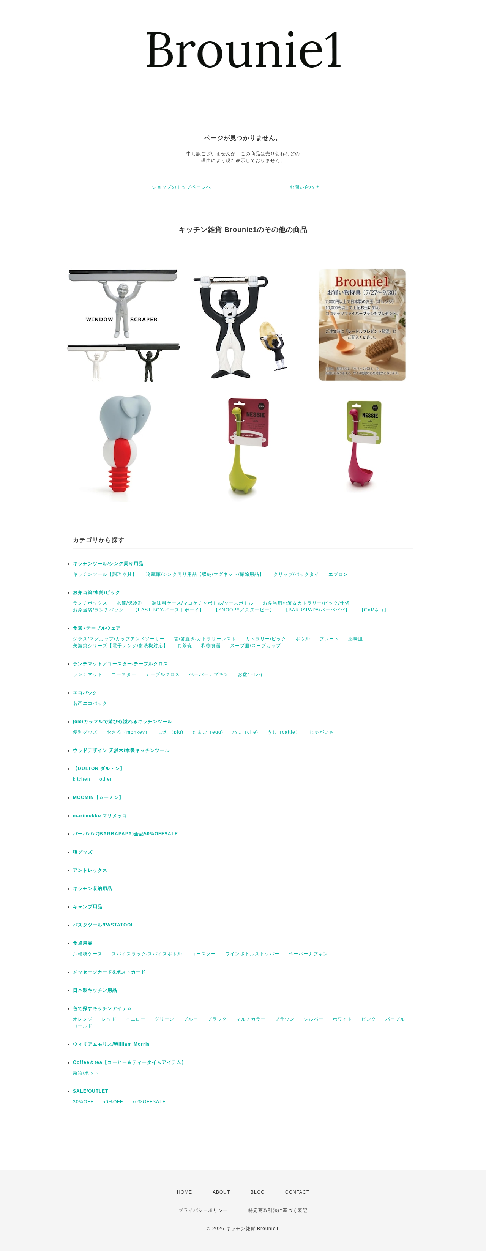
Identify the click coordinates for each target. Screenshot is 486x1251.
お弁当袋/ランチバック (98, 610)
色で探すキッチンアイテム (102, 1008)
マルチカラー (251, 1019)
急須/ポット (86, 1073)
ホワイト (342, 1019)
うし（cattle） (283, 732)
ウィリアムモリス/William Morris (111, 1044)
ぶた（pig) (171, 732)
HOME (184, 1192)
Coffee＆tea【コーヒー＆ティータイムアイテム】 (129, 1062)
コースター (124, 674)
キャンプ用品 (88, 906)
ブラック (217, 1019)
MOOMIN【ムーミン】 (98, 797)
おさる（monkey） (128, 732)
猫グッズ (83, 852)
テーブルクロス (162, 674)
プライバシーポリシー (203, 1210)
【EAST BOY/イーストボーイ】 (168, 610)
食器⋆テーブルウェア (97, 628)
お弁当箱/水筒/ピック (96, 592)
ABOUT (221, 1192)
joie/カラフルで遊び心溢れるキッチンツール (122, 721)
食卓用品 (83, 943)
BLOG (258, 1192)
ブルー (190, 1019)
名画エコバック (90, 703)
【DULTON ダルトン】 (99, 768)
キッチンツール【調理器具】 (105, 574)
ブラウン (285, 1019)
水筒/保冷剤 (130, 603)
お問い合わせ (304, 187)
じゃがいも (321, 732)
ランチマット (88, 674)
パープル (395, 1019)
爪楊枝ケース (88, 953)
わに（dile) (245, 732)
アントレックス (90, 870)
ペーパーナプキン (209, 674)
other (105, 779)
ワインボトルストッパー (252, 953)
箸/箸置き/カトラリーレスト (205, 638)
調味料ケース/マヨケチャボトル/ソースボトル (203, 603)
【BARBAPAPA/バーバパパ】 (317, 610)
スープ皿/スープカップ (255, 645)
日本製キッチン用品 (95, 990)
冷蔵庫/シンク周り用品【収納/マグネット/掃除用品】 (205, 574)
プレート (329, 638)
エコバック (85, 692)
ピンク (368, 1019)
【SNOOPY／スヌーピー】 (244, 610)
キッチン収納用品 (92, 888)
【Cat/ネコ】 (374, 610)
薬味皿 (355, 638)
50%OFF (113, 1101)
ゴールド (83, 1026)
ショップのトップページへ (181, 187)
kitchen (81, 779)
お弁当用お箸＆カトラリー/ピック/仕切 (306, 603)
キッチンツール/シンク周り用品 (108, 563)
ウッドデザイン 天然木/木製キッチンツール (121, 750)
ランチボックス (90, 603)
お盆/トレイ (251, 674)
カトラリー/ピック (265, 638)
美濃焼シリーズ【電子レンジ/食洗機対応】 (120, 645)
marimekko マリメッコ (100, 815)
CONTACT (297, 1192)
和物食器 (211, 645)
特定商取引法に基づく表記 (278, 1210)
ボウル (302, 638)
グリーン (164, 1019)
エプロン (338, 574)
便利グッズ (85, 732)
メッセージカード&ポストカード (109, 972)
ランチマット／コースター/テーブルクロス (120, 663)
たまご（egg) (208, 732)
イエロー (135, 1019)
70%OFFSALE (149, 1101)
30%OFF (83, 1101)
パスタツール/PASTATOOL (103, 925)
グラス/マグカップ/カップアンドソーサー (119, 638)
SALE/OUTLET (90, 1091)
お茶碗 (184, 645)
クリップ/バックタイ (296, 574)
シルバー (313, 1019)
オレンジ (83, 1019)
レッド (109, 1019)
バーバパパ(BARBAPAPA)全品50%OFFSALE (125, 834)
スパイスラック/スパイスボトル (147, 953)
